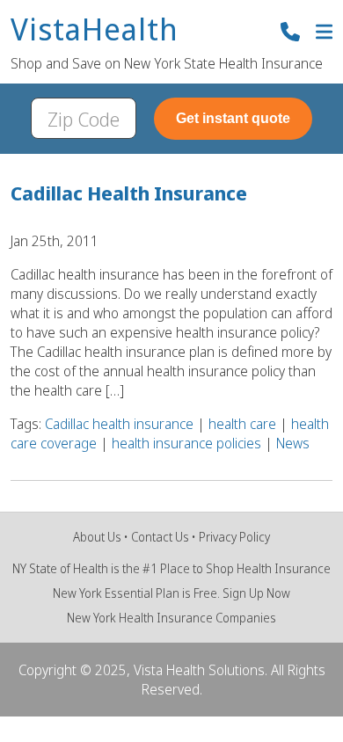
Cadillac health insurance (119, 423)
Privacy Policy (234, 536)
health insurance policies (186, 443)
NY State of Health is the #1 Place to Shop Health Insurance (171, 568)
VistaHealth (95, 30)
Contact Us (160, 536)
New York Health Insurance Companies (171, 617)
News (293, 443)
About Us (97, 536)
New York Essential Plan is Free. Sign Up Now (171, 593)
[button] (324, 33)
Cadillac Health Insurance (129, 192)
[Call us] (290, 33)
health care (242, 423)
